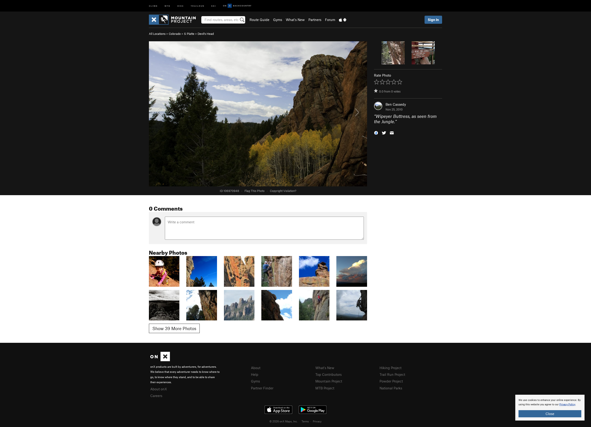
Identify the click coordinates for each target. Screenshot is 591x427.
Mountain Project (328, 381)
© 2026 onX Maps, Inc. (283, 421)
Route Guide (259, 20)
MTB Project (324, 388)
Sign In (433, 20)
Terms (305, 421)
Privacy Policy (567, 404)
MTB (167, 5)
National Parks (391, 388)
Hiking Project (390, 368)
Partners (314, 20)
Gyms (277, 20)
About (255, 368)
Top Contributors (328, 374)
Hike (180, 5)
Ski (213, 5)
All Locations (157, 34)
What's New (295, 20)
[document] (550, 407)
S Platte (189, 34)
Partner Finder (262, 388)
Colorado (175, 34)
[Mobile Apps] (342, 20)
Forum (330, 20)
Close (550, 414)
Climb (153, 5)
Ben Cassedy (396, 104)
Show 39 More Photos (174, 328)
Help (254, 374)
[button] (376, 132)
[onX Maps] (160, 360)
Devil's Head (206, 34)
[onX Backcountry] (237, 6)
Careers (156, 396)
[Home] (174, 20)
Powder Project (391, 381)
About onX (158, 389)
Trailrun (197, 5)
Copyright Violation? (283, 191)
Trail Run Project (392, 374)
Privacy (317, 421)
